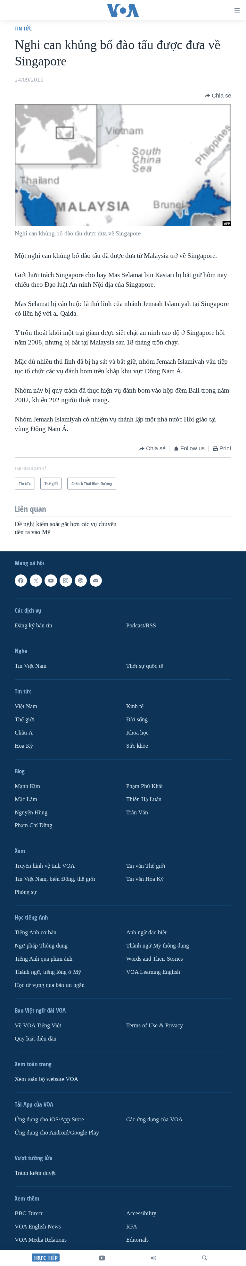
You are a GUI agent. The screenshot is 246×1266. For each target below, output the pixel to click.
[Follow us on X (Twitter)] (36, 580)
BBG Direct (29, 1213)
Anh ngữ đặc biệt (146, 932)
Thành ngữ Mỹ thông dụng (157, 945)
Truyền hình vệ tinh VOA (45, 866)
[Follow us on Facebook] (21, 580)
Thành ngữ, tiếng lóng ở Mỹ (48, 972)
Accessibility (141, 1213)
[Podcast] (81, 580)
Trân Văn (137, 812)
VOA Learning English (153, 972)
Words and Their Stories (154, 959)
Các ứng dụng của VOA (154, 1119)
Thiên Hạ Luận (143, 799)
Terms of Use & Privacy (154, 1025)
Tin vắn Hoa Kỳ (145, 879)
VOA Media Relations (41, 1240)
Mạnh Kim (27, 786)
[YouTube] (102, 1258)
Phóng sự (26, 892)
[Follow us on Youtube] (51, 580)
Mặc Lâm (26, 799)
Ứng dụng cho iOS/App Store (49, 1119)
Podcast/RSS (141, 625)
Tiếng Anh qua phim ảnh (43, 959)
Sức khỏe (137, 746)
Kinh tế (135, 706)
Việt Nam (26, 706)
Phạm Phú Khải (144, 786)
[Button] (218, 95)
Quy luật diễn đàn (35, 1038)
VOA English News (38, 1226)
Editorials (137, 1240)
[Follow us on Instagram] (66, 580)
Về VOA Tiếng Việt (38, 1025)
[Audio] (153, 1258)
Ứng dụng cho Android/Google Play (57, 1132)
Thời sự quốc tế (144, 666)
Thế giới (25, 719)
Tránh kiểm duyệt (35, 1173)
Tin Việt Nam (30, 666)
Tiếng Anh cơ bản (35, 932)
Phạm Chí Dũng (33, 825)
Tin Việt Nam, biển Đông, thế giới (55, 879)
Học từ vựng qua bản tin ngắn (50, 985)
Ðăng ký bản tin (33, 625)
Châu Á (24, 732)
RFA (131, 1226)
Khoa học (137, 732)
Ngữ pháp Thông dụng (41, 945)
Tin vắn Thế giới (145, 866)
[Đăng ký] (96, 580)
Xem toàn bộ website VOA (46, 1079)
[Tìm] (204, 1258)
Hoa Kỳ (24, 746)
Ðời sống (137, 719)
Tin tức (23, 28)
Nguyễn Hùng (31, 812)
